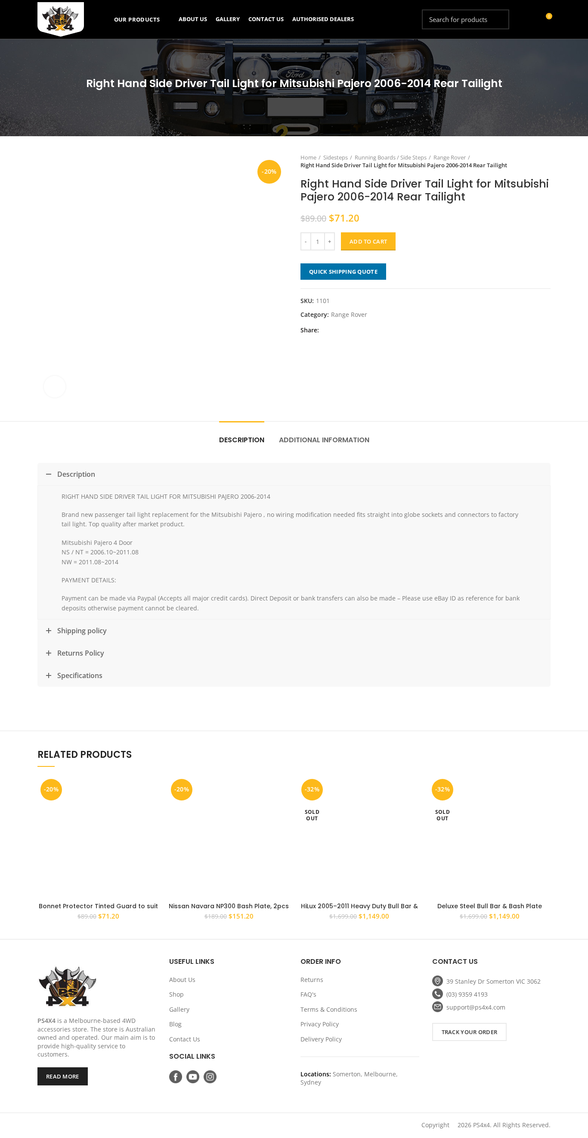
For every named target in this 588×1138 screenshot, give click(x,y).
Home (308, 157)
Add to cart (368, 241)
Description (241, 440)
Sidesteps (335, 157)
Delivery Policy (321, 1039)
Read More (62, 1076)
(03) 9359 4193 (467, 994)
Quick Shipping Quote (343, 271)
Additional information (324, 440)
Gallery (179, 1009)
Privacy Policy (319, 1024)
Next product (546, 161)
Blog (175, 1024)
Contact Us (184, 1039)
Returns (311, 979)
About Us (182, 979)
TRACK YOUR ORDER (470, 1032)
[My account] (529, 19)
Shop (176, 994)
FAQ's (308, 994)
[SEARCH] (497, 19)
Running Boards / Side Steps (391, 157)
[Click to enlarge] (54, 386)
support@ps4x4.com (475, 1007)
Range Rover (449, 157)
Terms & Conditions (328, 1009)
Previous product (529, 161)
